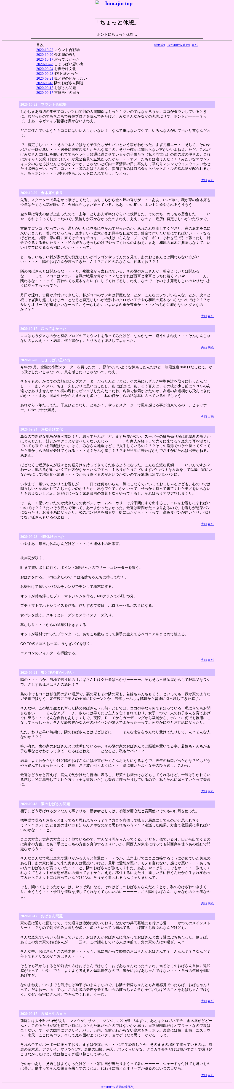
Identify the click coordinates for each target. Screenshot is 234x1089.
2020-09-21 (44, 78)
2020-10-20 (44, 55)
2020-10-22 (44, 50)
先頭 (204, 180)
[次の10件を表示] (178, 45)
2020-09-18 (44, 83)
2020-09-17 (44, 88)
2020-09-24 (44, 69)
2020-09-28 (44, 64)
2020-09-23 (44, 73)
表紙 (195, 45)
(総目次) (159, 45)
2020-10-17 (44, 59)
